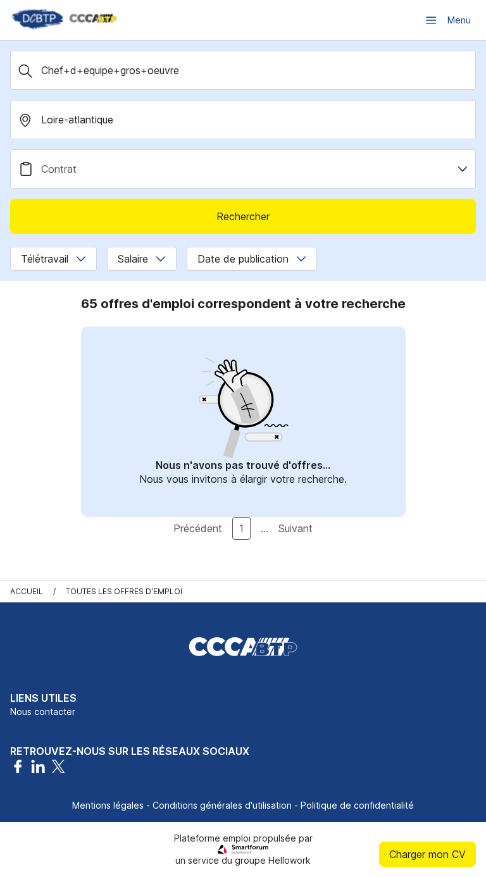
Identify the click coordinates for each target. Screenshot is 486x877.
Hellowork (289, 860)
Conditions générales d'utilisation (222, 805)
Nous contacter (42, 711)
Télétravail (44, 258)
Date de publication (243, 258)
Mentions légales (108, 805)
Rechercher (243, 216)
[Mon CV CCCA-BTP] (63, 20)
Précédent (197, 528)
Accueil (26, 591)
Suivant (295, 528)
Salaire (133, 258)
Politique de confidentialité (357, 805)
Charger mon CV (427, 854)
